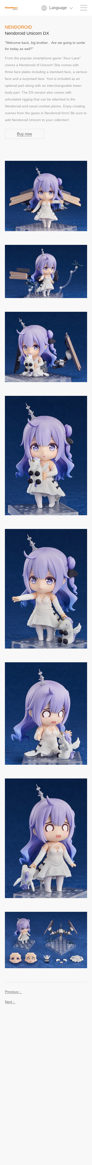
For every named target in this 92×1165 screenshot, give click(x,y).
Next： (10, 1002)
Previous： (13, 992)
